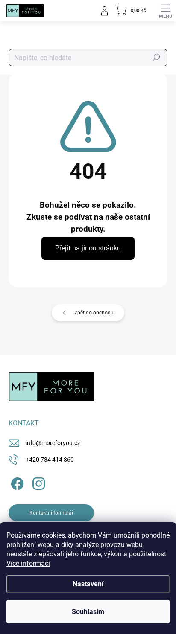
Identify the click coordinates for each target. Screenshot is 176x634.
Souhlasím (88, 612)
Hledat (156, 58)
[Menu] (165, 10)
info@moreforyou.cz (53, 442)
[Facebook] (16, 482)
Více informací (28, 563)
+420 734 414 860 (50, 459)
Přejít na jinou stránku (88, 248)
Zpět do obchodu (94, 313)
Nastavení (88, 584)
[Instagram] (37, 482)
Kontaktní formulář (51, 513)
